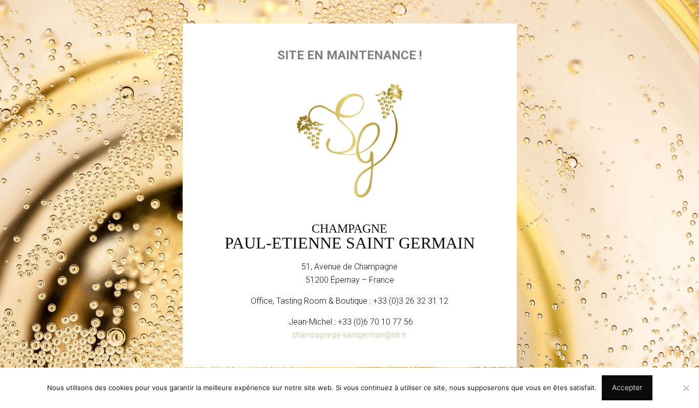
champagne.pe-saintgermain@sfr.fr (349, 335)
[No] (686, 388)
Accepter (627, 387)
